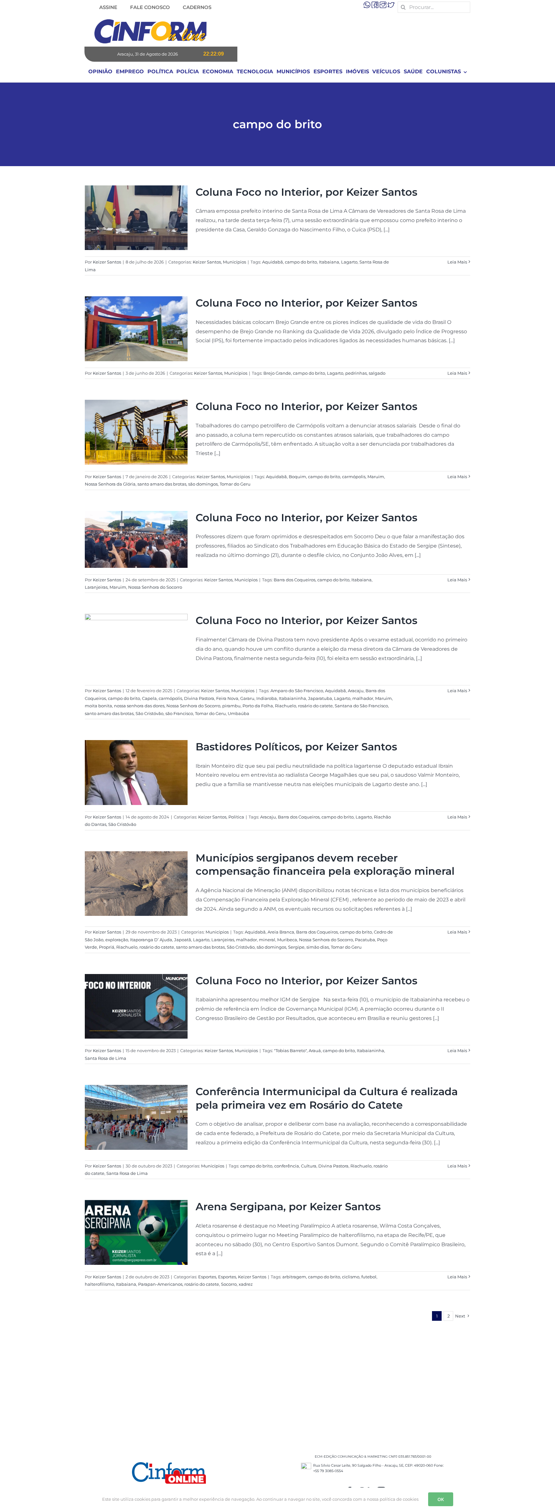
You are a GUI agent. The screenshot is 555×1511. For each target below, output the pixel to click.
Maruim (375, 476)
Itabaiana (329, 261)
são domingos (203, 484)
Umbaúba (238, 713)
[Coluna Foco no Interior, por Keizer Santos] (136, 217)
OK (440, 1499)
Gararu (247, 698)
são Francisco (179, 713)
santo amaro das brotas (161, 484)
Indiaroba (266, 698)
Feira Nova (227, 698)
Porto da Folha (257, 705)
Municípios (234, 261)
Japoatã (182, 939)
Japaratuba (320, 698)
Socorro (229, 1284)
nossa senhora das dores (139, 705)
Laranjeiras (96, 587)
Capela (149, 698)
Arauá (315, 1050)
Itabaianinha (292, 698)
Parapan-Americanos (160, 1284)
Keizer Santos (107, 261)
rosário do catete (315, 705)
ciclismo (350, 1276)
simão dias (317, 947)
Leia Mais (457, 261)
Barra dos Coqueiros (294, 579)
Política (236, 816)
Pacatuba (365, 939)
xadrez (246, 1284)
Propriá (106, 947)
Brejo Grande (277, 373)
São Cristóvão (149, 713)
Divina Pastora (199, 698)
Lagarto (349, 261)
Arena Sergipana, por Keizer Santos (288, 1206)
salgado (377, 373)
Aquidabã (272, 261)
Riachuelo (285, 705)
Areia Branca (281, 931)
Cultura (308, 1165)
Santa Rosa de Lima (105, 1058)
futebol (368, 1276)
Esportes (207, 1276)
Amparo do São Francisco (296, 690)
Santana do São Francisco (361, 705)
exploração (116, 939)
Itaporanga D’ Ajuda (151, 939)
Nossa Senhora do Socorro (155, 587)
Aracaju (356, 690)
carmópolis (354, 476)
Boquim (297, 476)
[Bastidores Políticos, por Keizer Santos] (136, 772)
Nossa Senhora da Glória (110, 484)
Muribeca (287, 939)
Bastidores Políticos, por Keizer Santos (296, 746)
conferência (286, 1165)
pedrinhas (356, 373)
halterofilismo (99, 1284)
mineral (267, 939)
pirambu (231, 705)
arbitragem (294, 1276)
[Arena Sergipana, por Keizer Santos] (136, 1232)
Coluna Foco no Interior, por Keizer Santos (306, 192)
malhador (362, 698)
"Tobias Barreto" (290, 1050)
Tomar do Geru (235, 484)
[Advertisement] (277, 1383)
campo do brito (301, 261)
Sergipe (296, 947)
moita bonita (98, 705)
